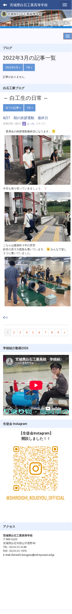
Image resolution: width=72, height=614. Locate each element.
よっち (30, 123)
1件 (28, 67)
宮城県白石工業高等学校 (29, 5)
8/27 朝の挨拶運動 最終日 (25, 118)
